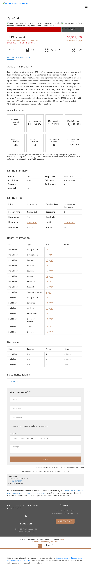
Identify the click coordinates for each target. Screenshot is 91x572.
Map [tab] (27, 57)
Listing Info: (14, 197)
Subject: (13, 433)
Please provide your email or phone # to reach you (29, 426)
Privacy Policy (65, 539)
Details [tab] (10, 57)
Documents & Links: (19, 374)
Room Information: (18, 237)
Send (45, 459)
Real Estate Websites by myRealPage (45, 542)
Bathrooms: (14, 342)
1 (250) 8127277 (15, 481)
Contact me (65, 521)
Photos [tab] (19, 57)
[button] (26, 516)
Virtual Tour (15, 381)
